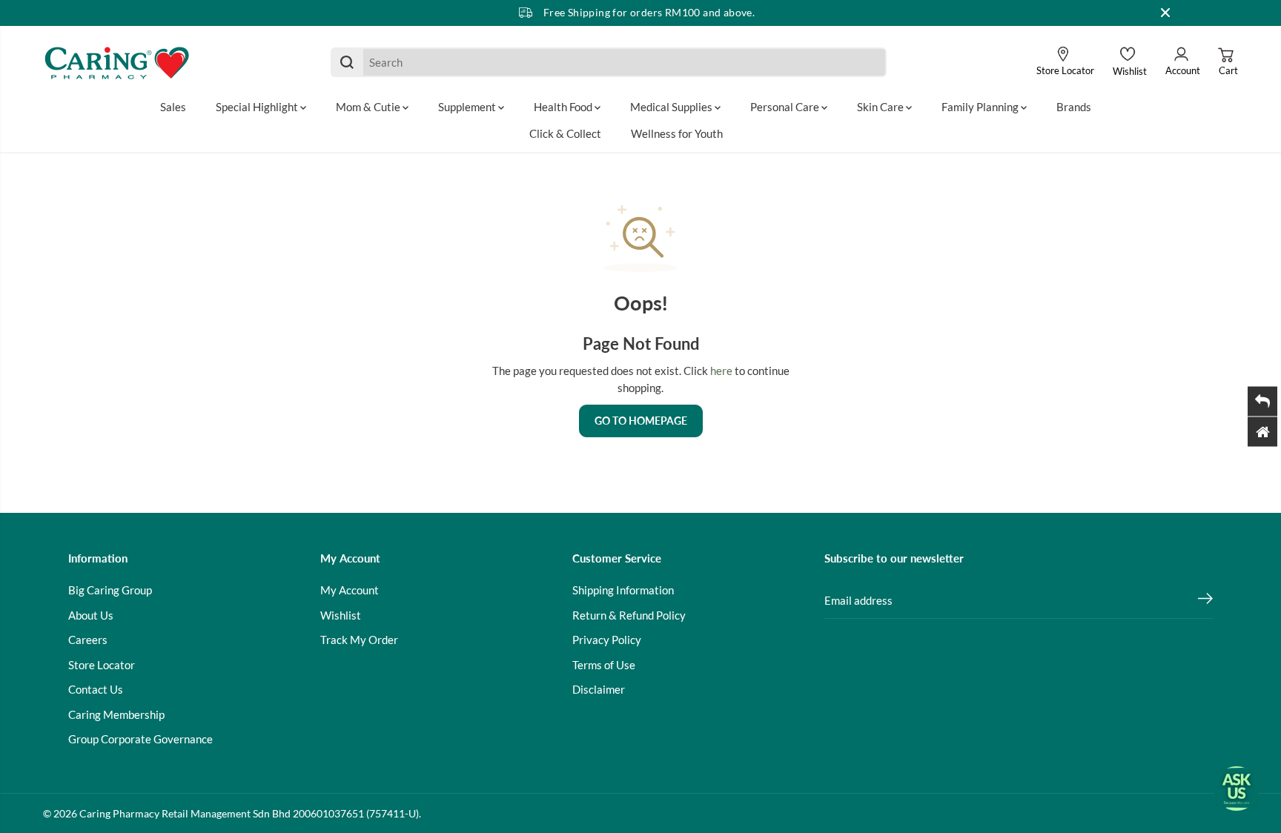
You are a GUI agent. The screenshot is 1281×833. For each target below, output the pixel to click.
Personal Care (785, 106)
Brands (1073, 106)
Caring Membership (116, 714)
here (721, 370)
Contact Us (95, 689)
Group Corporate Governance (140, 739)
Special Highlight (258, 106)
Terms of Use (603, 664)
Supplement (468, 106)
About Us (90, 615)
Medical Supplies (672, 106)
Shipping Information (623, 590)
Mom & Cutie (369, 106)
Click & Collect (565, 133)
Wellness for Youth (677, 133)
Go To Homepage (641, 420)
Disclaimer (598, 689)
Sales (173, 106)
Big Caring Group (110, 590)
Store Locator (101, 664)
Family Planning (981, 106)
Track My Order (359, 639)
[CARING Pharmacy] (117, 62)
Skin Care (881, 106)
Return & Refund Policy (629, 615)
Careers (87, 639)
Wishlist (340, 615)
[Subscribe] (1205, 600)
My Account (349, 590)
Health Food (564, 106)
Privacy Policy (606, 639)
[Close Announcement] (1165, 12)
